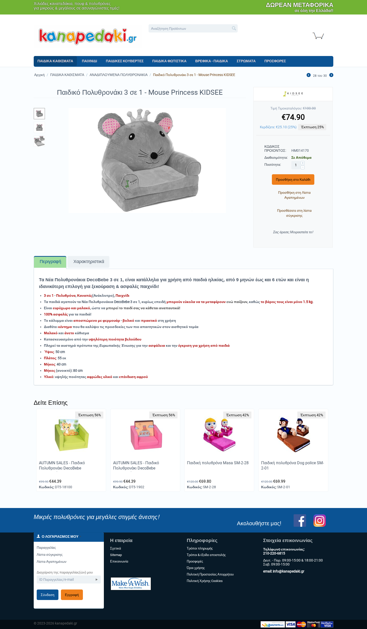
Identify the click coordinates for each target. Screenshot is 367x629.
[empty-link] (88, 36)
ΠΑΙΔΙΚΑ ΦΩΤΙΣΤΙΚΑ (169, 61)
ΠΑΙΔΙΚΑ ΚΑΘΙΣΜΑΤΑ (55, 61)
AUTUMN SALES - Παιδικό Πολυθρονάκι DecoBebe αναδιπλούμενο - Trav (136, 468)
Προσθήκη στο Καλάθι (293, 180)
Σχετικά (115, 548)
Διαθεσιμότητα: (276, 158)
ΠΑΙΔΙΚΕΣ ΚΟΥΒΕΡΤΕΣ (125, 61)
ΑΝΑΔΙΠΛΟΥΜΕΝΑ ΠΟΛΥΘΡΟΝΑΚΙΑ (119, 75)
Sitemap (116, 555)
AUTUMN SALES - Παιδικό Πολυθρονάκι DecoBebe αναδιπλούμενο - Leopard (62, 468)
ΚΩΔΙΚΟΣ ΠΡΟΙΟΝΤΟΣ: (275, 148)
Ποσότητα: (272, 164)
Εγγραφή (72, 595)
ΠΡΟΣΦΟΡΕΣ (275, 61)
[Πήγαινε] (97, 579)
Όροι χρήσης (196, 568)
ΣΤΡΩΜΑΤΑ (246, 61)
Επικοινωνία (119, 561)
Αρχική (39, 75)
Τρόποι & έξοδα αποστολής (206, 555)
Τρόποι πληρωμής (200, 548)
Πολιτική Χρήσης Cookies (205, 581)
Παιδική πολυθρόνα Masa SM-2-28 (218, 462)
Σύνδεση (47, 595)
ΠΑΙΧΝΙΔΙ (89, 61)
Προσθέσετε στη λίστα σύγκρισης (294, 213)
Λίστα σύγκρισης (50, 554)
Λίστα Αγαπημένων (51, 562)
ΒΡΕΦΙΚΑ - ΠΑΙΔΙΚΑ (211, 61)
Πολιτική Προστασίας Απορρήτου (210, 574)
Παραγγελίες (46, 548)
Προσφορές (195, 561)
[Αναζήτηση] (233, 29)
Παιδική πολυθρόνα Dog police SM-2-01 (292, 465)
